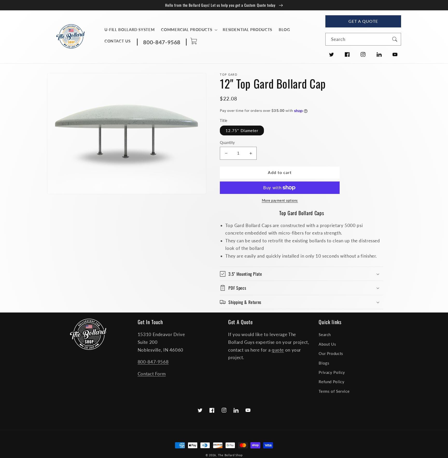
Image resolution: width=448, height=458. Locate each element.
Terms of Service (334, 391)
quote (278, 350)
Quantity (227, 143)
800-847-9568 (153, 362)
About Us (327, 344)
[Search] (395, 39)
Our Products (331, 353)
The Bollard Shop (230, 455)
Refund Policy (331, 381)
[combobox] (363, 39)
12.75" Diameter (242, 130)
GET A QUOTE (363, 21)
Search (325, 334)
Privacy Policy (332, 372)
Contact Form (152, 373)
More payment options (280, 200)
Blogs (324, 363)
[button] (189, 29)
